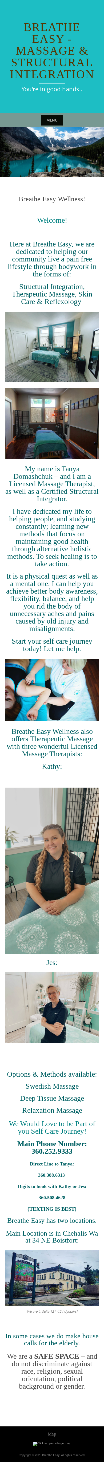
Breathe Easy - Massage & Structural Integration (52, 51)
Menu (52, 120)
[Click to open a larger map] (52, 1443)
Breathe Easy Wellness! (52, 199)
